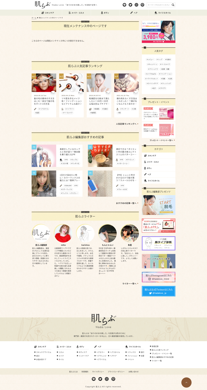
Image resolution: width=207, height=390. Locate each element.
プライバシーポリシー (116, 371)
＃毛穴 (154, 88)
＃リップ (159, 59)
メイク (61, 356)
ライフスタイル (154, 180)
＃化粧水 (168, 59)
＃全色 (170, 79)
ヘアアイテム (101, 359)
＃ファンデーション (165, 74)
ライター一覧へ (129, 283)
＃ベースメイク (165, 64)
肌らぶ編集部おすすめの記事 (163, 357)
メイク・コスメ (153, 162)
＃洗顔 (163, 79)
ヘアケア (113, 356)
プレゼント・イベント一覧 (162, 353)
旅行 (142, 352)
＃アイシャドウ (153, 69)
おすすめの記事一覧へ (126, 203)
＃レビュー (150, 59)
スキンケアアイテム (43, 352)
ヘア (149, 174)
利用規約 (85, 371)
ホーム (34, 18)
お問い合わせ (134, 371)
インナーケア (84, 356)
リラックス (131, 352)
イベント (130, 359)
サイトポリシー (98, 371)
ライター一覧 (157, 360)
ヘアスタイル (115, 352)
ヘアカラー (100, 352)
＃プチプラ (162, 88)
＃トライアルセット (151, 79)
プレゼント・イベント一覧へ (161, 140)
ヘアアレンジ (101, 356)
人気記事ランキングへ (126, 124)
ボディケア (83, 352)
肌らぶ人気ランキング (160, 350)
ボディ (149, 168)
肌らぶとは (73, 371)
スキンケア (152, 155)
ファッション (132, 356)
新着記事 (155, 346)
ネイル (61, 359)
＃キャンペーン (152, 64)
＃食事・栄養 (165, 69)
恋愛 (142, 356)
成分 (38, 356)
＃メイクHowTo (151, 74)
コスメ (61, 352)
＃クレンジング (166, 83)
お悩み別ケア (41, 359)
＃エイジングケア (152, 83)
